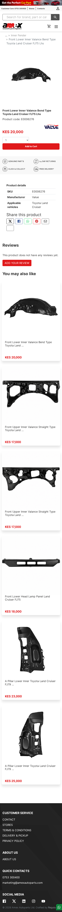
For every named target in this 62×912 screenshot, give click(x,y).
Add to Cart (31, 146)
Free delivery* (46, 169)
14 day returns (47, 161)
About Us (9, 859)
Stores (31, 8)
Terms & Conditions (16, 830)
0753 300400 (11, 877)
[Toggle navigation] (56, 26)
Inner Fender (18, 35)
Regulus (52, 907)
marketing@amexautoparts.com (22, 882)
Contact (8, 819)
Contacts (41, 8)
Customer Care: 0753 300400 (13, 8)
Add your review (17, 263)
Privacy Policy (13, 841)
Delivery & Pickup (15, 835)
